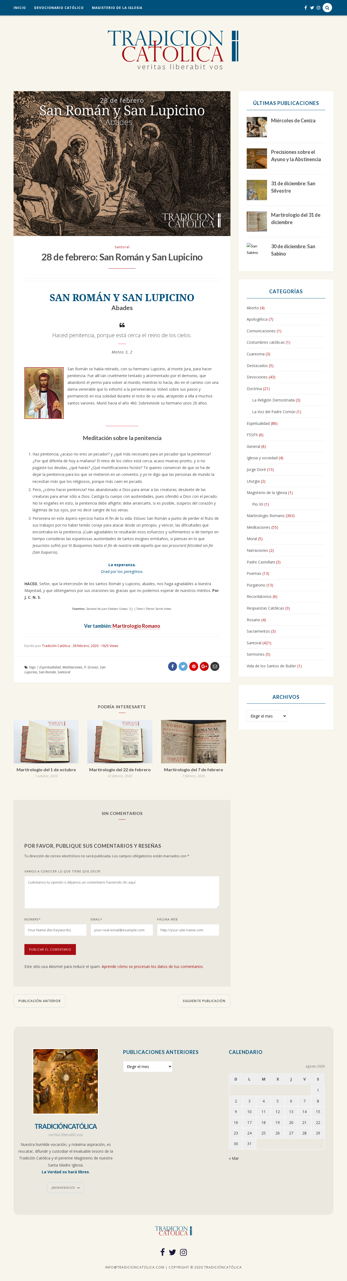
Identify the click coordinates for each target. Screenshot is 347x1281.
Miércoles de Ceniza (293, 120)
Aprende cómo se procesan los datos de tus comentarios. (153, 966)
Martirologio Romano (136, 626)
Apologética (257, 319)
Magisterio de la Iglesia (117, 7)
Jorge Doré (256, 469)
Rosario (253, 619)
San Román (47, 672)
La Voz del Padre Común (273, 411)
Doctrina (254, 388)
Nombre (32, 919)
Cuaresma (256, 353)
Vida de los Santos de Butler (271, 665)
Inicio (20, 7)
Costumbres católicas (266, 342)
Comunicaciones (261, 330)
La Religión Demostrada (273, 400)
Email (96, 919)
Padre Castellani (261, 562)
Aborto (253, 307)
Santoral (122, 247)
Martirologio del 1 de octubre (46, 769)
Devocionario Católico (59, 7)
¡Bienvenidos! (63, 1188)
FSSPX (252, 434)
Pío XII (257, 504)
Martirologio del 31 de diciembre (295, 218)
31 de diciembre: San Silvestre (293, 187)
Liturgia (253, 481)
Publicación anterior (39, 1001)
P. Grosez (91, 667)
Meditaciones (72, 667)
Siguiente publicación (204, 1001)
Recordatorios (259, 596)
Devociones (257, 377)
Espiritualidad (50, 667)
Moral (252, 538)
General (253, 446)
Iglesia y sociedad (262, 457)
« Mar (234, 1158)
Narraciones (257, 550)
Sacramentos (258, 631)
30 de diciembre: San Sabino (293, 250)
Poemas (254, 573)
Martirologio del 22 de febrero (120, 769)
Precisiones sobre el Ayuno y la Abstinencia (296, 155)
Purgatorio (256, 585)
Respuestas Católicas (265, 608)
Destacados (257, 365)
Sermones (256, 654)
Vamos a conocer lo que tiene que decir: (62, 871)
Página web (167, 919)
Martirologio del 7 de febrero (193, 769)
